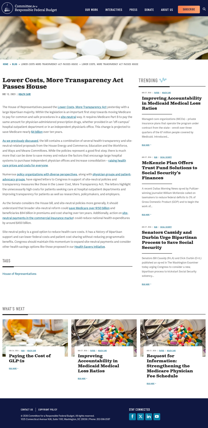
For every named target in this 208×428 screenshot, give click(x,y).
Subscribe (189, 9)
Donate (149, 10)
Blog (14, 64)
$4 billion (37, 132)
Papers (156, 93)
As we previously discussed (20, 141)
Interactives (113, 10)
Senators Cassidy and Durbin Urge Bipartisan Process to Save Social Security (169, 240)
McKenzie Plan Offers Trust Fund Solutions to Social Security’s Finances (169, 170)
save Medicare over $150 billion (89, 208)
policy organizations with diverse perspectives (47, 174)
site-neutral (68, 117)
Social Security (166, 157)
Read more (146, 145)
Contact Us (27, 409)
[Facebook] (132, 416)
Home (5, 64)
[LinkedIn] (148, 416)
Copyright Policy (47, 409)
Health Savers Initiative (89, 247)
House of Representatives (19, 274)
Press (133, 10)
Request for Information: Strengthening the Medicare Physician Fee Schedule (170, 366)
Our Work (91, 10)
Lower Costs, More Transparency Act (82, 107)
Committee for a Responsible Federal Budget (29, 8)
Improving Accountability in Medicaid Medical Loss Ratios (172, 103)
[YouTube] (156, 416)
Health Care (25, 94)
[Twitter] (140, 416)
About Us (167, 10)
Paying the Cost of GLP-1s (30, 358)
